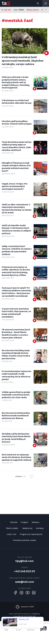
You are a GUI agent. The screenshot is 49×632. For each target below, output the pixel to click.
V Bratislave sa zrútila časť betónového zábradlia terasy (16, 101)
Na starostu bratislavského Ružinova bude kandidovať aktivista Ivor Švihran (16, 416)
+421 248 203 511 (24, 571)
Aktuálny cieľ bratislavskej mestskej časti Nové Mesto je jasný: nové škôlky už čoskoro (16, 438)
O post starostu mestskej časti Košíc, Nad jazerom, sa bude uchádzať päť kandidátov (16, 313)
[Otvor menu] (45, 3)
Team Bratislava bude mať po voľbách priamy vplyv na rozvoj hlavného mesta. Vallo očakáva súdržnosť (16, 146)
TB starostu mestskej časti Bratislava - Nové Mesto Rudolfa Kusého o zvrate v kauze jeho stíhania (16, 333)
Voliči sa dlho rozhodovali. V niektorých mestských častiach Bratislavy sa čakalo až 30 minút (16, 208)
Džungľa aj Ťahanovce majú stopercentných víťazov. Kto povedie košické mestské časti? (16, 167)
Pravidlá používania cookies (24, 540)
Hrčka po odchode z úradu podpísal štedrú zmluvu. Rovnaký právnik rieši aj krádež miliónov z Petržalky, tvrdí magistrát (16, 82)
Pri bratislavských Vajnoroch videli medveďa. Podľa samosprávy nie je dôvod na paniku (16, 375)
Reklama (35, 522)
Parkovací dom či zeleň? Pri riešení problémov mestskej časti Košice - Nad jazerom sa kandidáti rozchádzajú (16, 292)
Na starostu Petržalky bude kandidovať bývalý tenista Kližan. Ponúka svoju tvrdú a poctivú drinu (16, 354)
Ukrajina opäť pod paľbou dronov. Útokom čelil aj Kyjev (17, 122)
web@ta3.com (24, 581)
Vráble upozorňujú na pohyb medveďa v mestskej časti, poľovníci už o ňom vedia (16, 395)
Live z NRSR (19, 10)
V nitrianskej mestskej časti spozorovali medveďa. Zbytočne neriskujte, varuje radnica (22, 61)
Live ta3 (7, 10)
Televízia (13, 522)
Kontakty (40, 528)
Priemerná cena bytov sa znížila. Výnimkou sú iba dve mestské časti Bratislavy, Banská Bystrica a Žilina (16, 271)
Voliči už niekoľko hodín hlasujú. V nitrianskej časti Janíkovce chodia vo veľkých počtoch (16, 229)
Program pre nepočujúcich (31, 534)
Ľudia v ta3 (11, 534)
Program (24, 522)
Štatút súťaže (12, 528)
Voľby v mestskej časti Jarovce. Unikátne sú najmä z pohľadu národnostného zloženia (17, 250)
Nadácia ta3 (27, 528)
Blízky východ (33, 10)
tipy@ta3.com (24, 561)
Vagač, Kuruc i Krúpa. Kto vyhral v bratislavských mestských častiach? (14, 186)
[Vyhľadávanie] (38, 3)
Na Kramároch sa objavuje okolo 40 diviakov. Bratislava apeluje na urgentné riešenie (16, 457)
